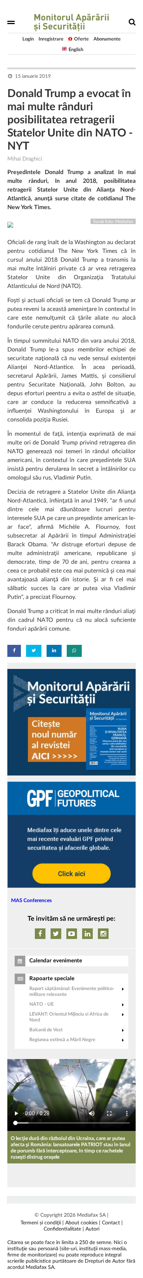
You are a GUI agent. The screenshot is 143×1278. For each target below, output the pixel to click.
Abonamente (107, 39)
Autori (92, 1229)
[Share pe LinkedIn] (54, 651)
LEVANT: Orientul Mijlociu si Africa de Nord (69, 1017)
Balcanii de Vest (46, 1030)
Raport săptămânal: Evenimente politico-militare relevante (71, 991)
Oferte (81, 39)
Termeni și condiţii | (42, 1222)
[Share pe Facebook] (14, 651)
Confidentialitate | (64, 1229)
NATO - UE (41, 1004)
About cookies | (82, 1222)
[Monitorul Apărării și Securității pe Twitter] (56, 933)
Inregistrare (50, 39)
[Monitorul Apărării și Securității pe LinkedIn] (87, 933)
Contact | (112, 1222)
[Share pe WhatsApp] (74, 651)
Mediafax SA (91, 1215)
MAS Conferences (31, 900)
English (76, 49)
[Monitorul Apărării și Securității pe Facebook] (40, 933)
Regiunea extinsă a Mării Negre (62, 1040)
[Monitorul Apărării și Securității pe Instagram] (103, 933)
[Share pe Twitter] (33, 651)
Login (28, 39)
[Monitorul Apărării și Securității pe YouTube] (71, 933)
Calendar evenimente (55, 960)
